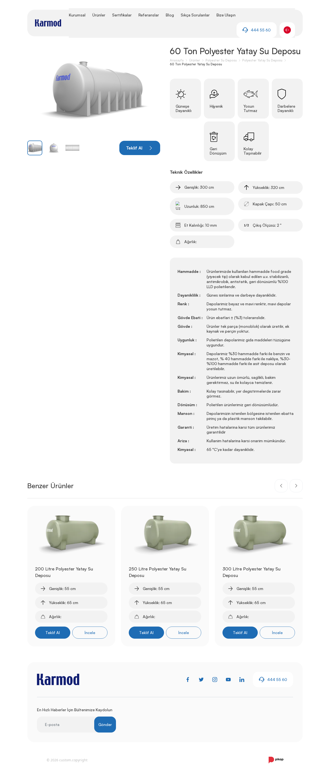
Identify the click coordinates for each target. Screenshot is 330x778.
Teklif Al (52, 632)
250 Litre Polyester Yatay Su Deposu (157, 572)
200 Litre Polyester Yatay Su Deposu (64, 572)
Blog (170, 15)
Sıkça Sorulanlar (195, 15)
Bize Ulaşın (226, 15)
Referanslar (148, 15)
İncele (90, 632)
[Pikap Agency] (276, 760)
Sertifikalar (122, 15)
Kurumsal (77, 15)
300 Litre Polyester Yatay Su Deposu (251, 572)
